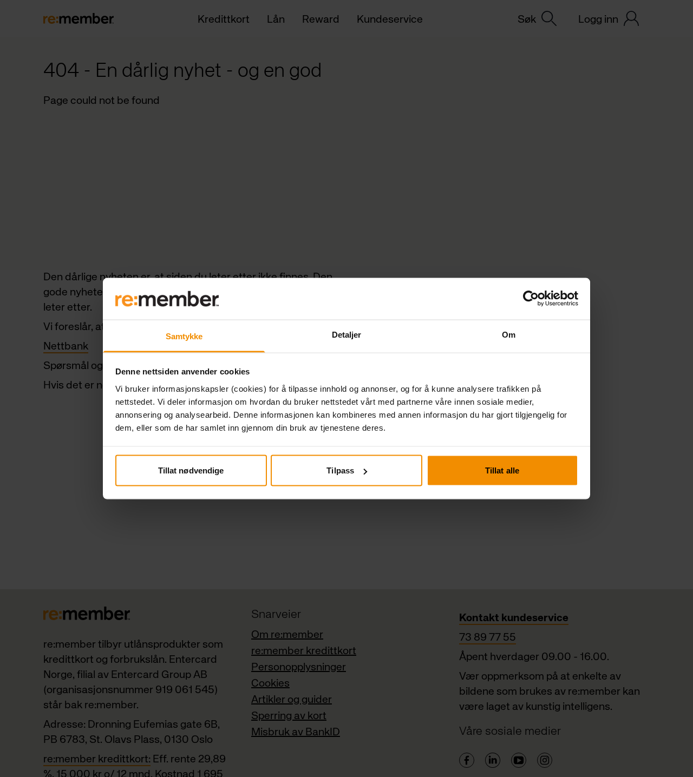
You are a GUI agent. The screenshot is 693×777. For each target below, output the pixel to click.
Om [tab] (508, 334)
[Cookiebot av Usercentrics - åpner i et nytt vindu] (530, 299)
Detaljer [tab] (347, 334)
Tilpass (340, 470)
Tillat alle (502, 470)
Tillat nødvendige (191, 470)
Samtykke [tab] (184, 335)
